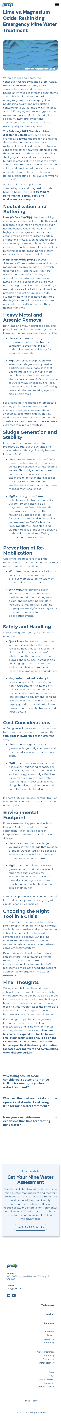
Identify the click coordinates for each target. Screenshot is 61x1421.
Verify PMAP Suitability (30, 1227)
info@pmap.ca (14, 1288)
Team (51, 1372)
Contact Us (49, 1383)
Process (50, 1335)
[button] (56, 4)
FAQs (52, 1376)
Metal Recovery (46, 1363)
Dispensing (49, 1339)
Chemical (49, 1331)
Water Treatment (45, 1352)
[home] (8, 4)
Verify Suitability (46, 1386)
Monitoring (49, 1342)
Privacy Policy (30, 1401)
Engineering (48, 1359)
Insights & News (46, 1379)
